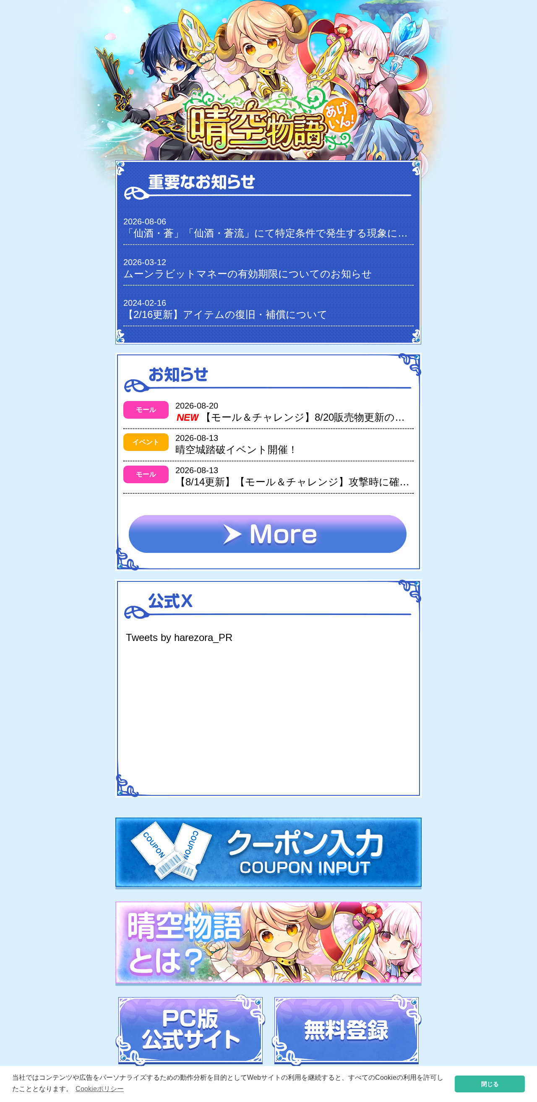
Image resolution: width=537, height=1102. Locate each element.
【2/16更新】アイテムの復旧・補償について (225, 314)
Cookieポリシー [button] (100, 1088)
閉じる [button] (490, 1084)
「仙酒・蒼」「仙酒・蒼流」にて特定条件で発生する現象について (276, 233)
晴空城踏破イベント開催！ (236, 449)
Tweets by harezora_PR (179, 637)
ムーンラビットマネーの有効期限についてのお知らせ (247, 273)
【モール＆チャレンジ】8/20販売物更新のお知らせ (318, 417)
